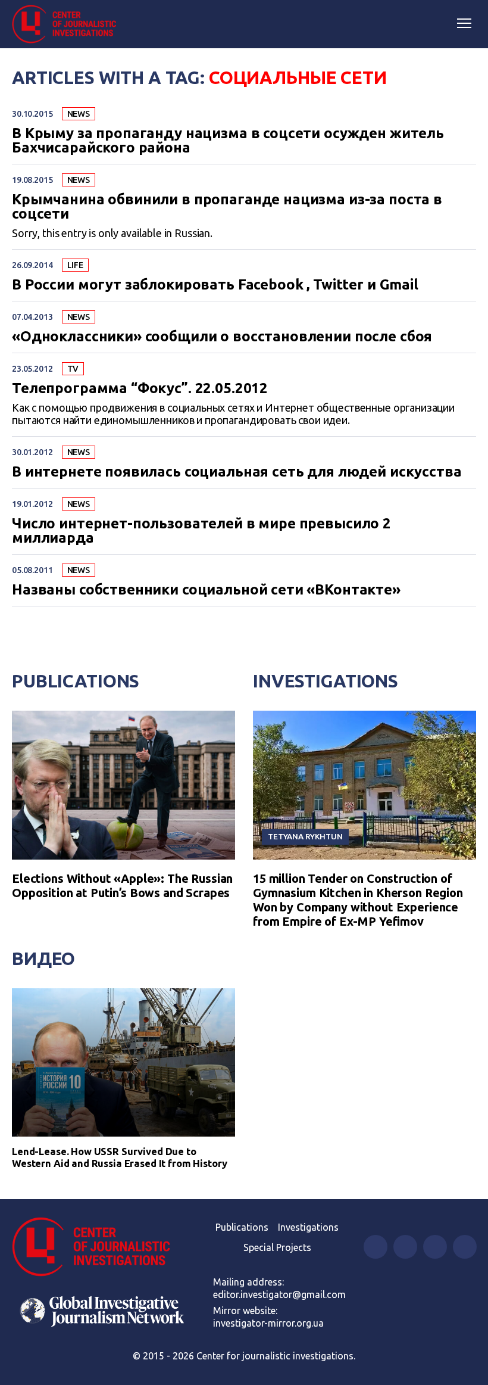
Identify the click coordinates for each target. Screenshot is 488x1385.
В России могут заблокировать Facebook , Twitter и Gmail (215, 285)
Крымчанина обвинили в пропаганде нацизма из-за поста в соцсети (227, 206)
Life (75, 265)
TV (73, 369)
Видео (43, 958)
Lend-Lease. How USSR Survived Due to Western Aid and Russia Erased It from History (119, 1157)
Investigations (325, 681)
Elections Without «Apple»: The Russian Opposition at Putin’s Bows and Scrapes (122, 886)
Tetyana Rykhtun (305, 836)
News (78, 114)
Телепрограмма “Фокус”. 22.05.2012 (140, 388)
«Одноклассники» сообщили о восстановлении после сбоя (222, 336)
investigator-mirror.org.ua (268, 1323)
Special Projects (277, 1247)
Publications (75, 681)
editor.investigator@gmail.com (279, 1294)
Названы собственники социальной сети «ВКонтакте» (206, 590)
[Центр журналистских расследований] (68, 24)
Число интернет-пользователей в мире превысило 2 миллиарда (201, 530)
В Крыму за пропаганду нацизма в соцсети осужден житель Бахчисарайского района (228, 140)
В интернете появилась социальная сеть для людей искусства (236, 472)
